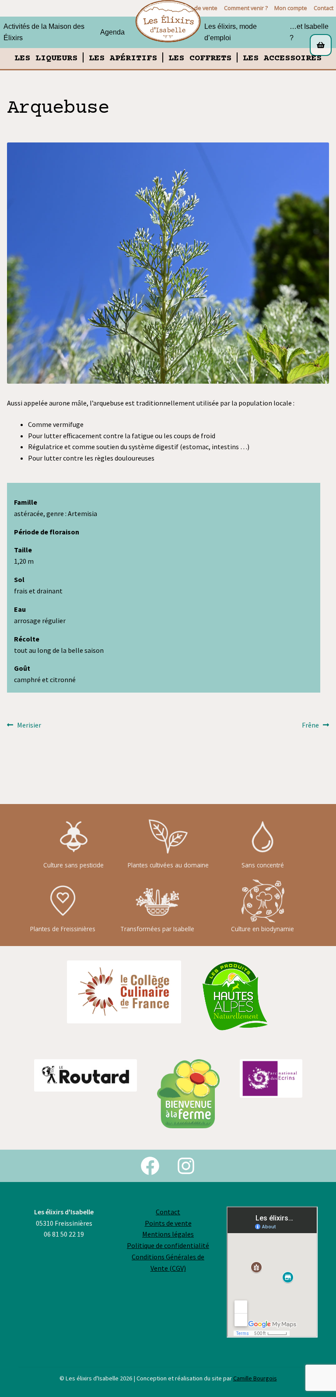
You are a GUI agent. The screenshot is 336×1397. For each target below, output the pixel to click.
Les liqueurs (45, 58)
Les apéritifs (123, 58)
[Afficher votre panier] (321, 45)
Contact (323, 8)
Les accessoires (282, 58)
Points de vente (168, 1223)
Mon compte (290, 8)
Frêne (314, 725)
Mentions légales (168, 1234)
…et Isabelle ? (309, 32)
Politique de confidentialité (168, 1245)
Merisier (29, 725)
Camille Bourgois (255, 1378)
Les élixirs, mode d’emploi (230, 32)
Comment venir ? (246, 8)
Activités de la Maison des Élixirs (44, 32)
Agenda (112, 32)
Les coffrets (199, 58)
